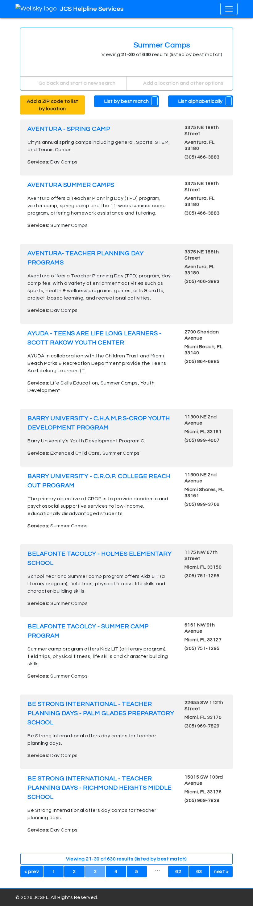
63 (199, 871)
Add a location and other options (183, 83)
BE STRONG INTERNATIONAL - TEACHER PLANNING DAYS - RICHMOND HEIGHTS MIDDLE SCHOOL (99, 787)
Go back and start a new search (76, 83)
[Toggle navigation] (229, 9)
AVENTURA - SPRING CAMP (68, 129)
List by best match (126, 101)
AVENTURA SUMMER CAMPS (70, 185)
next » (221, 871)
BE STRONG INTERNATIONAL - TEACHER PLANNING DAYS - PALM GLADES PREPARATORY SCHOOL (100, 713)
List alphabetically (200, 101)
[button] (154, 101)
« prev (31, 871)
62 (178, 871)
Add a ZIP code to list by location (52, 105)
